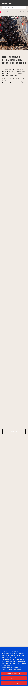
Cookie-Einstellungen (14, 673)
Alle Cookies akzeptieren (14, 683)
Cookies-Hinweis (15, 670)
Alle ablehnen (14, 678)
